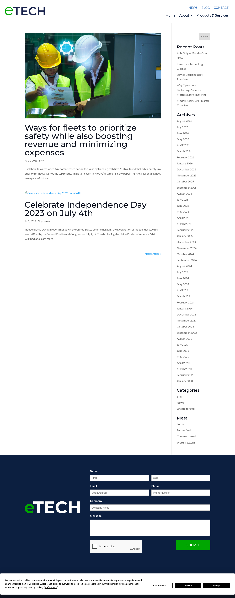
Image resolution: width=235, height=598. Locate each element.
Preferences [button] (51, 587)
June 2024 (183, 278)
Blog (41, 160)
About (184, 15)
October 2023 (185, 326)
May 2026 (183, 139)
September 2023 (187, 332)
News (47, 221)
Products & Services (212, 15)
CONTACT (221, 7)
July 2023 (182, 344)
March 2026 (184, 151)
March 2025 (184, 223)
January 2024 (185, 308)
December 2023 (186, 314)
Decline (188, 585)
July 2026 (182, 127)
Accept (216, 585)
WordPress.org (186, 442)
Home (170, 15)
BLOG (205, 7)
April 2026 (183, 145)
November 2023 (186, 320)
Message (96, 515)
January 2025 (185, 235)
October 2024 (185, 254)
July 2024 (182, 272)
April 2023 (183, 362)
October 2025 (185, 181)
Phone (155, 485)
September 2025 (187, 187)
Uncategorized (186, 408)
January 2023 (185, 380)
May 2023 (183, 356)
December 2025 (186, 169)
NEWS (193, 7)
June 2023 (183, 350)
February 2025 (185, 229)
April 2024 (183, 290)
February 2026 (185, 157)
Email (93, 485)
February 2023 (185, 374)
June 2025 (183, 205)
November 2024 (186, 248)
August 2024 (184, 266)
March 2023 (184, 368)
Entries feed (184, 430)
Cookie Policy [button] (111, 584)
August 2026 (184, 121)
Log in (180, 424)
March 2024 (184, 296)
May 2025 (183, 211)
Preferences (159, 585)
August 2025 (184, 193)
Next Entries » (153, 253)
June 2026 (183, 133)
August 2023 (184, 338)
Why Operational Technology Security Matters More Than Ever (191, 90)
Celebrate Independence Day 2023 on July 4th (86, 209)
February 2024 (185, 302)
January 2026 (185, 163)
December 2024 (186, 242)
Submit (193, 545)
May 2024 (183, 284)
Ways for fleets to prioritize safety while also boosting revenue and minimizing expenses (81, 140)
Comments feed (186, 436)
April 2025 (183, 217)
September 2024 (187, 260)
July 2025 (182, 199)
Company (96, 500)
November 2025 (186, 175)
